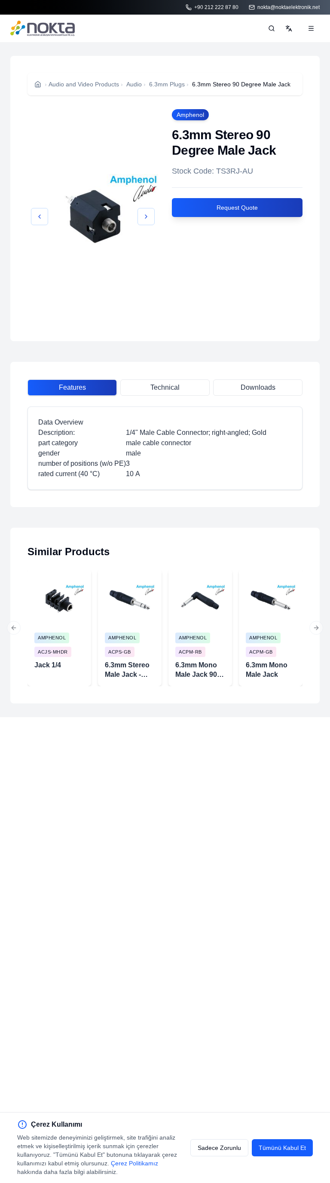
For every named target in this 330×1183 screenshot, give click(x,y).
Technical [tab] (165, 387)
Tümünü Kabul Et (282, 1147)
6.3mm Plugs (167, 84)
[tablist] (165, 387)
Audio (134, 84)
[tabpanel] (165, 448)
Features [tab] (72, 387)
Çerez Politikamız (134, 1163)
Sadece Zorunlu (219, 1147)
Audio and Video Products (84, 84)
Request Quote (237, 207)
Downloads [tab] (258, 387)
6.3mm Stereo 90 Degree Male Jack (241, 84)
